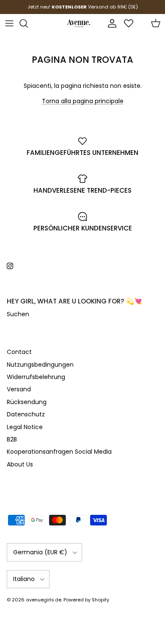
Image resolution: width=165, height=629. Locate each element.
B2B (12, 439)
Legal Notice (25, 427)
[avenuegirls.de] (78, 23)
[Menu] (9, 23)
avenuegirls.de (43, 599)
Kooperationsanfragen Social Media (59, 451)
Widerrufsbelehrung (36, 377)
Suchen (18, 314)
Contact (19, 352)
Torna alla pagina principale (83, 101)
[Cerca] (28, 23)
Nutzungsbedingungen (40, 364)
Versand (19, 389)
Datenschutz (26, 414)
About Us (20, 464)
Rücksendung (27, 402)
